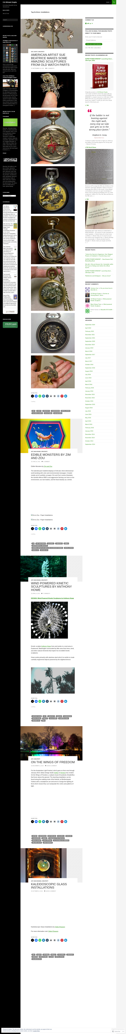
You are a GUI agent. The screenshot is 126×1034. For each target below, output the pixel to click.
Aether (56, 773)
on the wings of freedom (61, 840)
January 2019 (89, 348)
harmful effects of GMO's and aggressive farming (47, 547)
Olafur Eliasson (60, 927)
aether (35, 836)
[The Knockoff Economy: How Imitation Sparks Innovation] (15, 276)
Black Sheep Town (96, 304)
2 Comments (50, 68)
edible (66, 543)
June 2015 (88, 414)
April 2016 (88, 381)
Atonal (4, 153)
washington (36, 720)
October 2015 (89, 401)
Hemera (62, 773)
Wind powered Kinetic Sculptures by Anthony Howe (51, 587)
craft (35, 51)
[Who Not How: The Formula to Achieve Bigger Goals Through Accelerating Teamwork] (15, 225)
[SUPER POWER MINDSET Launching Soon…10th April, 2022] (99, 76)
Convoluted (6, 116)
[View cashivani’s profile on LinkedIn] (90, 23)
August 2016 (89, 371)
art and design (36, 451)
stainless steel (63, 718)
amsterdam (42, 836)
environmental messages (40, 545)
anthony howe (37, 716)
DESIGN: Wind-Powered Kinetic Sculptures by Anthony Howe (52, 598)
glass (51, 956)
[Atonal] (10, 159)
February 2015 (89, 427)
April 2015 (88, 421)
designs (59, 716)
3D (33, 543)
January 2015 (89, 431)
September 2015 (90, 404)
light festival (47, 840)
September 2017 (90, 354)
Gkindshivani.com (8, 26)
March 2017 (88, 361)
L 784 (87, 105)
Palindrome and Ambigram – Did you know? (98, 276)
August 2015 (89, 407)
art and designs (36, 881)
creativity (41, 51)
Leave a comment (51, 765)
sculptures (48, 413)
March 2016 (88, 384)
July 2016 (88, 374)
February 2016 (89, 388)
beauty (53, 954)
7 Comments (46, 593)
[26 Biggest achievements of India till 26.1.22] (10, 53)
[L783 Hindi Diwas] (99, 166)
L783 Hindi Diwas (90, 147)
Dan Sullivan (7, 232)
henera (44, 838)
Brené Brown (7, 209)
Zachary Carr (94, 288)
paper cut (35, 550)
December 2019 (90, 344)
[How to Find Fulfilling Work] (15, 297)
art (32, 51)
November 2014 (90, 437)
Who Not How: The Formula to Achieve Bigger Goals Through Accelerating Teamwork (9, 227)
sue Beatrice (58, 413)
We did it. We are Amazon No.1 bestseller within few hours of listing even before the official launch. (99, 265)
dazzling (69, 836)
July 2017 (88, 358)
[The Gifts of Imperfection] (15, 208)
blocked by (11, 325)
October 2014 (89, 441)
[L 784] (99, 123)
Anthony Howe (46, 646)
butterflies (51, 836)
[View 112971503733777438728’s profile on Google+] (92, 23)
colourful (61, 954)
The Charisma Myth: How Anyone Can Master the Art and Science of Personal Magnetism (8, 250)
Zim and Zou (48, 466)
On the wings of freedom (53, 762)
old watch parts (37, 413)
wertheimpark (48, 842)
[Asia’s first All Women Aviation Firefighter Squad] (10, 83)
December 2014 (90, 434)
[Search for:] (10, 19)
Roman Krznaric (8, 298)
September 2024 (90, 324)
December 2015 (90, 394)
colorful (51, 543)
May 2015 (88, 417)
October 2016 (89, 364)
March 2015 (88, 424)
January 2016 (89, 391)
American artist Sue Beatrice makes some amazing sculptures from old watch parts (50, 59)
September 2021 (90, 338)
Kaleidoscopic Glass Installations (49, 885)
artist (39, 954)
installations (66, 410)
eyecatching (43, 956)
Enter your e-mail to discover (94, 44)
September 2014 (90, 444)
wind (43, 720)
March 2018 (88, 351)
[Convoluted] (10, 122)
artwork (46, 954)
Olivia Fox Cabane (8, 254)
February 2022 (89, 331)
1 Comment (46, 461)
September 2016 (90, 368)
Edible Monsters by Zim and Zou (51, 456)
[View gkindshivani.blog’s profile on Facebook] (86, 23)
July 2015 (88, 411)
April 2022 (88, 328)
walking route (37, 842)
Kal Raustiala (7, 280)
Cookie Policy (36, 1031)
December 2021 (90, 334)
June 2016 (88, 378)
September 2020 (90, 341)
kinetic (45, 718)
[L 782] (99, 215)
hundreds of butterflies (56, 838)
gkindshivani (55, 410)
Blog (107, 2)
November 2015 (90, 397)
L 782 (87, 199)
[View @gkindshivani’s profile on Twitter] (88, 23)
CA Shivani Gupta (10, 2)
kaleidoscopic (37, 959)
